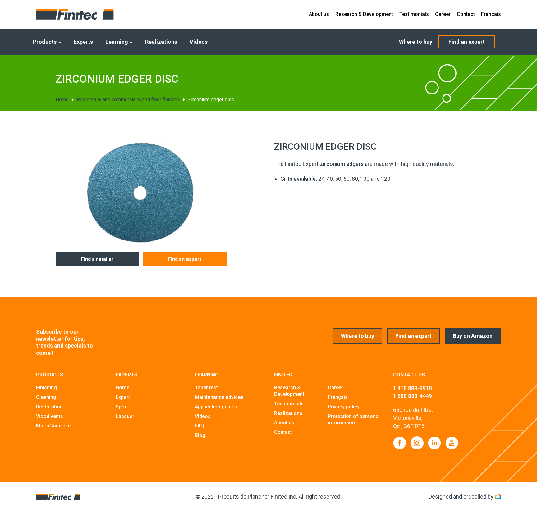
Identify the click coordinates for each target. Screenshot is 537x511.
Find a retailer (97, 259)
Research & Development (364, 14)
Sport (122, 407)
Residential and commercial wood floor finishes (128, 100)
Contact (466, 14)
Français (491, 14)
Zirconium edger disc (211, 100)
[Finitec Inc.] (75, 14)
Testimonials (414, 14)
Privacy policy (344, 407)
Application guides (216, 407)
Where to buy (415, 42)
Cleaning (46, 397)
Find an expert (466, 42)
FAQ (199, 426)
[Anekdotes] (498, 496)
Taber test (206, 387)
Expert (123, 397)
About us (319, 14)
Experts (83, 42)
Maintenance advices (219, 397)
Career (443, 14)
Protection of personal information (354, 419)
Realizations (161, 42)
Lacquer (125, 416)
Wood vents (49, 416)
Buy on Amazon (473, 336)
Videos (199, 42)
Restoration (49, 407)
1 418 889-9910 (412, 388)
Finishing (46, 387)
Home (62, 100)
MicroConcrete (53, 426)
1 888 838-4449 (412, 396)
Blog (200, 435)
